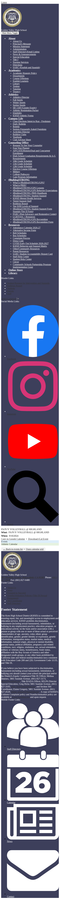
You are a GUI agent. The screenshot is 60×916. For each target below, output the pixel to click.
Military (16, 171)
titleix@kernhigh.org (10, 681)
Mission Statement (21, 46)
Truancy (16, 91)
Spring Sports (19, 105)
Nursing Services (21, 62)
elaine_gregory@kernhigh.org (25, 692)
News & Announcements (24, 54)
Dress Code (18, 241)
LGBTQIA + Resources (24, 217)
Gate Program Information (25, 177)
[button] (12, 38)
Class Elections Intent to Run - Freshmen (31, 121)
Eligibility (17, 113)
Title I (15, 59)
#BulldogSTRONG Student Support (29, 195)
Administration (20, 49)
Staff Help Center (21, 256)
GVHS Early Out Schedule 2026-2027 (31, 243)
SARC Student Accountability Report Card (33, 254)
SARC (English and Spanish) (26, 67)
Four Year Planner (21, 148)
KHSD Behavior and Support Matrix (30, 246)
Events (4, 541)
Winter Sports (19, 102)
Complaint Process (21, 238)
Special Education (21, 57)
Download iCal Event (38, 539)
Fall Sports (18, 100)
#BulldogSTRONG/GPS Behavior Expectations (35, 190)
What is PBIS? (19, 185)
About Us (17, 41)
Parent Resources (21, 251)
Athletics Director (21, 97)
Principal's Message (22, 44)
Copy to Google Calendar (13, 539)
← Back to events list (13, 549)
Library (16, 83)
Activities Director (21, 132)
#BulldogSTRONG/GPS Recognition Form (33, 222)
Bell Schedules (20, 233)
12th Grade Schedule (22, 166)
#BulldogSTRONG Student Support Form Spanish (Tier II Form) (32, 210)
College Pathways (21, 174)
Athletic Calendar (9, 544)
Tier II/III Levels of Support (25, 206)
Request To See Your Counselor (27, 145)
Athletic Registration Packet (25, 110)
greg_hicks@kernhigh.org (23, 686)
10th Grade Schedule (22, 161)
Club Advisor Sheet (22, 139)
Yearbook (17, 137)
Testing (16, 86)
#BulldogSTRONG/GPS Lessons (28, 188)
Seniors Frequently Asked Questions (29, 129)
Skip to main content (10, 5)
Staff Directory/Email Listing (26, 51)
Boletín (16, 126)
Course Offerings (21, 78)
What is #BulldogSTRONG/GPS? (29, 182)
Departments (18, 76)
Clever (16, 262)
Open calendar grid (35, 549)
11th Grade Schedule (22, 164)
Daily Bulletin (19, 124)
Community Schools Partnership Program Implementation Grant (32, 265)
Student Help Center (22, 259)
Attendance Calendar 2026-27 (26, 227)
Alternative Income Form (24, 230)
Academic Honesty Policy (25, 73)
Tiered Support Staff (22, 201)
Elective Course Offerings (25, 169)
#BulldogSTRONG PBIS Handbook (30, 193)
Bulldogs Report (20, 203)
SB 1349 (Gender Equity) (25, 108)
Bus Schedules (19, 235)
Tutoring (17, 89)
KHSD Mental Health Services (27, 198)
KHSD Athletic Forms (23, 115)
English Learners (20, 81)
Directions (17, 65)
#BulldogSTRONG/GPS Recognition (30, 219)
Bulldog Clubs (19, 134)
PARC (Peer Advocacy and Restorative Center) (35, 214)
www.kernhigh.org (21, 697)
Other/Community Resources (26, 248)
